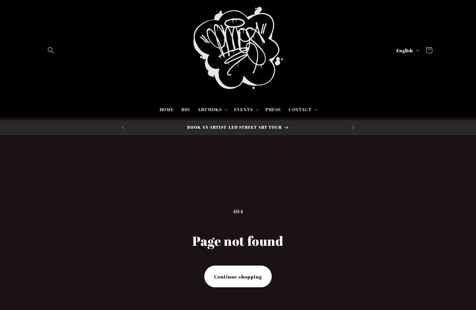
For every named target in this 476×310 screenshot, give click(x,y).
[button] (51, 50)
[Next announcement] (353, 127)
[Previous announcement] (123, 127)
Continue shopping (238, 276)
